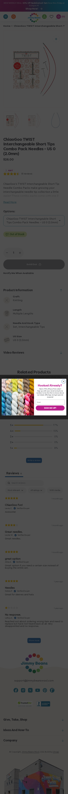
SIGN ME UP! (50, 408)
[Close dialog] (64, 381)
